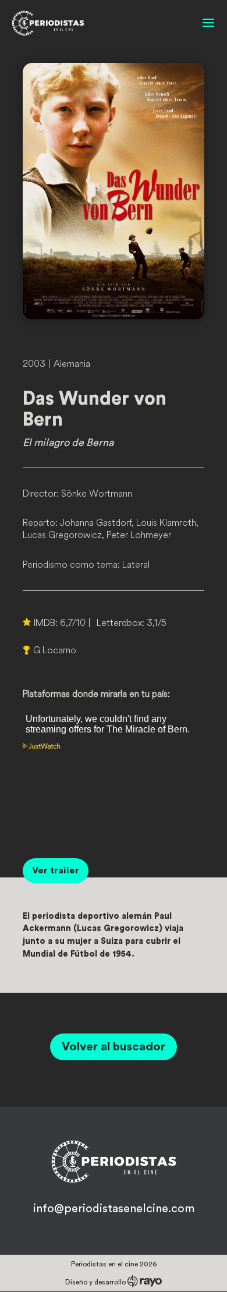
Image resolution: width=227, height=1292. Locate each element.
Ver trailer (55, 870)
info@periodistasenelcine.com (113, 1209)
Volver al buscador (113, 1047)
